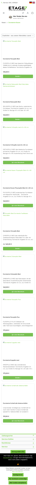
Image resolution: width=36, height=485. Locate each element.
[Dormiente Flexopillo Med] (18, 48)
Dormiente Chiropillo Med (11, 231)
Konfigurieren (17, 475)
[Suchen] (23, 13)
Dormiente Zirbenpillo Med (12, 274)
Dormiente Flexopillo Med (11, 59)
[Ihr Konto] (28, 12)
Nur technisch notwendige (18, 479)
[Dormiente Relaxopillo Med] (18, 91)
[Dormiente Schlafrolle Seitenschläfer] (18, 393)
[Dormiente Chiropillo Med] (18, 220)
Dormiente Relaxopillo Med (12, 102)
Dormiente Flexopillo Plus (11, 317)
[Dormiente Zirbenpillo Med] (18, 263)
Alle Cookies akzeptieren (18, 483)
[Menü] (4, 13)
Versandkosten (8, 457)
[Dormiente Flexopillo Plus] (18, 307)
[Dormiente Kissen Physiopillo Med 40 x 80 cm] (18, 177)
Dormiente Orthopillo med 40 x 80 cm (15, 145)
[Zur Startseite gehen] (18, 9)
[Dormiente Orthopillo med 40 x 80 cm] (18, 134)
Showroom (20, 16)
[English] (33, 3)
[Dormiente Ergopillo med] (18, 350)
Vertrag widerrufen (18, 452)
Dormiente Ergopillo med (11, 360)
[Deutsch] (30, 3)
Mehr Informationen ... (18, 471)
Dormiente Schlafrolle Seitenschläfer (15, 403)
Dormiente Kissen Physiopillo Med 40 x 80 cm (18, 188)
